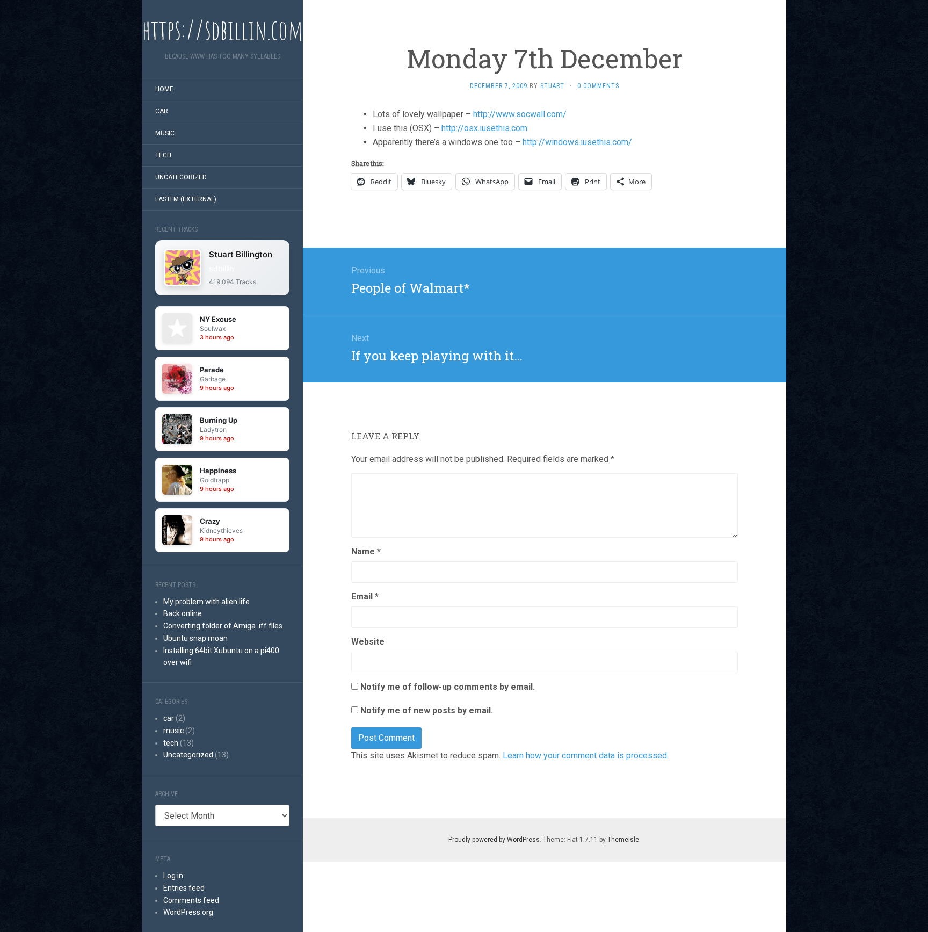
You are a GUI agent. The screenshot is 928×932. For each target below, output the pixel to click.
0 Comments (598, 86)
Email (365, 596)
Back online (182, 613)
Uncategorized (181, 177)
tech (163, 155)
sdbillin (221, 268)
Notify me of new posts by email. (426, 710)
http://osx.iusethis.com (484, 128)
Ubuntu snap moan (195, 638)
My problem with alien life (206, 601)
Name (366, 551)
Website (368, 642)
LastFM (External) (185, 199)
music (165, 133)
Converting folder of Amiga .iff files (222, 626)
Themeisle (623, 839)
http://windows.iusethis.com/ (577, 142)
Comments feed (191, 900)
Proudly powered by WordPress (494, 839)
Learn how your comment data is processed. (586, 755)
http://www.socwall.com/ (520, 114)
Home (164, 89)
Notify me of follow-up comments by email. (447, 687)
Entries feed (184, 888)
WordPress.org (188, 912)
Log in (173, 875)
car (161, 111)
